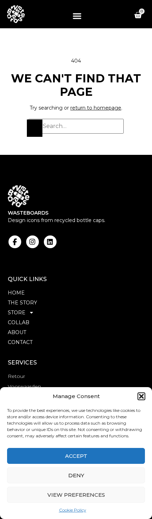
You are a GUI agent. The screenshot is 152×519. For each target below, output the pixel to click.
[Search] (34, 128)
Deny (76, 475)
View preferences (76, 494)
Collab (18, 322)
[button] (141, 396)
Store (16, 312)
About (17, 332)
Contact (20, 342)
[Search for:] (76, 126)
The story (22, 302)
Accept (76, 456)
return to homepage (95, 108)
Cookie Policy (72, 510)
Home (16, 293)
